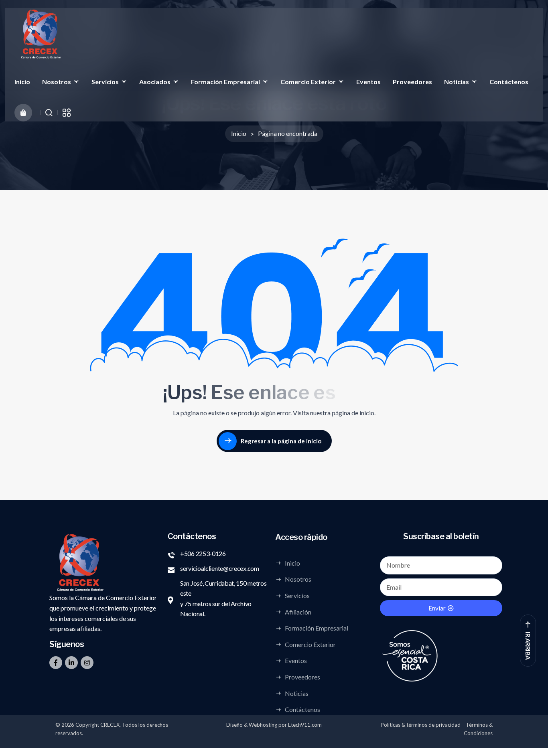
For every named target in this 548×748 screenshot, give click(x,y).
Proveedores (412, 81)
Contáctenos (508, 81)
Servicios (105, 81)
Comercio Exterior (308, 81)
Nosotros (56, 81)
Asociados (154, 81)
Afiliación (298, 612)
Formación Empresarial (225, 81)
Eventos (368, 81)
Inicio (22, 81)
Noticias (456, 81)
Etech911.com (305, 725)
